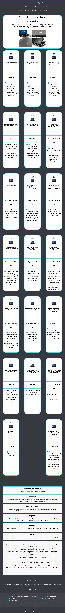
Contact (27, 10)
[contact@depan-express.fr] (17, 600)
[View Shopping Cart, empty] (42, 2)
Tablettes (28, 7)
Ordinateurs (36, 7)
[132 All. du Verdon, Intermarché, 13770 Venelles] (22, 596)
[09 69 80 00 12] (13, 598)
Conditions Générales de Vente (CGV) (33, 609)
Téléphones (19, 7)
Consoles (45, 7)
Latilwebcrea (45, 611)
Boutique (34, 10)
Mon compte (43, 10)
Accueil (20, 10)
